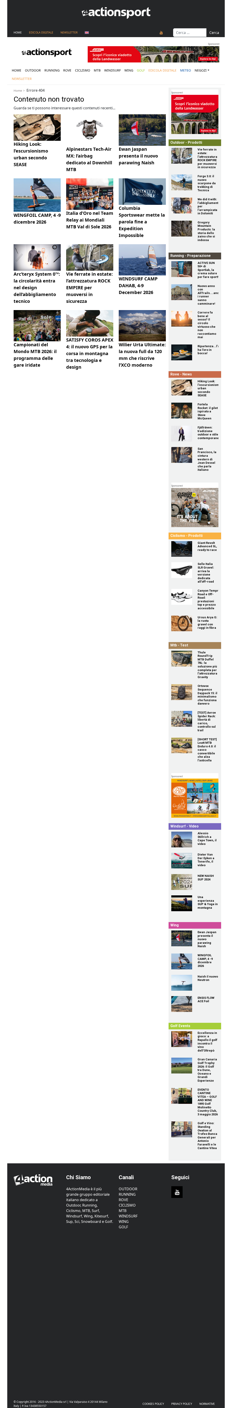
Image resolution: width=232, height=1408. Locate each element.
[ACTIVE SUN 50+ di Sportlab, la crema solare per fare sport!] (181, 269)
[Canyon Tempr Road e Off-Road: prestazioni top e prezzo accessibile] (181, 597)
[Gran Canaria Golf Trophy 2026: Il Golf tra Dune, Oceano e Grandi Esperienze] (181, 1065)
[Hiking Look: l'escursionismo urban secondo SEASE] (181, 387)
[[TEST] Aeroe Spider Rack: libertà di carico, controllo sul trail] (181, 719)
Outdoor (33, 70)
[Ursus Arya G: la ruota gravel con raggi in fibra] (181, 623)
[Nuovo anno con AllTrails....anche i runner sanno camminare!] (181, 292)
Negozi (201, 70)
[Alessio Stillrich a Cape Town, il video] (181, 839)
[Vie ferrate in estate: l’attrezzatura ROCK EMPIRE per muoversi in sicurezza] (181, 156)
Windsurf (112, 70)
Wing (128, 70)
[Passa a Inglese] (86, 32)
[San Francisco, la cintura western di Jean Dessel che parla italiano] (181, 455)
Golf (123, 1226)
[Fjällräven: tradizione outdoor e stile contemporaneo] (181, 434)
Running (52, 70)
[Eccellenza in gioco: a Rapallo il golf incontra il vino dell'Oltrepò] (181, 1039)
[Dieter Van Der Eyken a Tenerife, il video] (181, 861)
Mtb (97, 70)
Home (18, 32)
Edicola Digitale (41, 32)
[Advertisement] (37, 1312)
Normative (207, 1404)
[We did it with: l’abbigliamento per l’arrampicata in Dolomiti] (181, 205)
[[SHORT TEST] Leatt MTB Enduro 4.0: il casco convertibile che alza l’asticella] (181, 745)
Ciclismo (82, 70)
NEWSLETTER (68, 32)
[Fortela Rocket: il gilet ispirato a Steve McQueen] (181, 410)
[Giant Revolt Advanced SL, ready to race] (181, 549)
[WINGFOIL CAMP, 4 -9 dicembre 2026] (181, 961)
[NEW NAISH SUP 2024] (181, 882)
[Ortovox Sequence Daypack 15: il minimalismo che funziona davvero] (181, 692)
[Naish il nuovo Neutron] (181, 983)
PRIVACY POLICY (181, 1404)
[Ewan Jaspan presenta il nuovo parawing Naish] (181, 938)
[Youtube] (161, 32)
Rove (67, 70)
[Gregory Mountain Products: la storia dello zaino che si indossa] (181, 229)
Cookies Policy (153, 1404)
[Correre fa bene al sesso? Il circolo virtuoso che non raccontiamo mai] (181, 319)
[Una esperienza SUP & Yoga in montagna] (181, 903)
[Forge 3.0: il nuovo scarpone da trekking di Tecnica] (181, 182)
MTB (122, 1210)
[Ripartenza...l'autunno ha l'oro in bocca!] (181, 352)
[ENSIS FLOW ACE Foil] (181, 1004)
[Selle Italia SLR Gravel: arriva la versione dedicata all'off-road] (181, 570)
